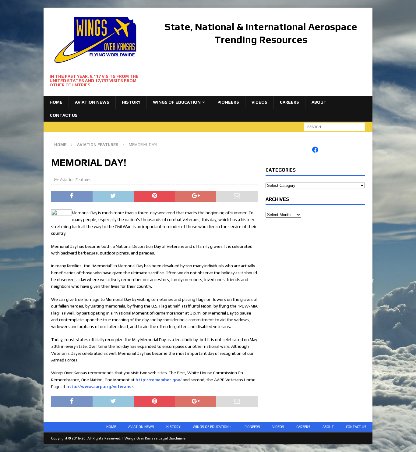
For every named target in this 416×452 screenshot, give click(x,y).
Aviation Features (75, 179)
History (131, 102)
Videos (259, 102)
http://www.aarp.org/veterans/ (99, 386)
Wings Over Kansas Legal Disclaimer (156, 438)
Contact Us (64, 115)
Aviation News (92, 102)
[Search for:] (334, 126)
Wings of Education (177, 102)
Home (56, 102)
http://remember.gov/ (159, 379)
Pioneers (228, 102)
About (319, 102)
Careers (289, 102)
